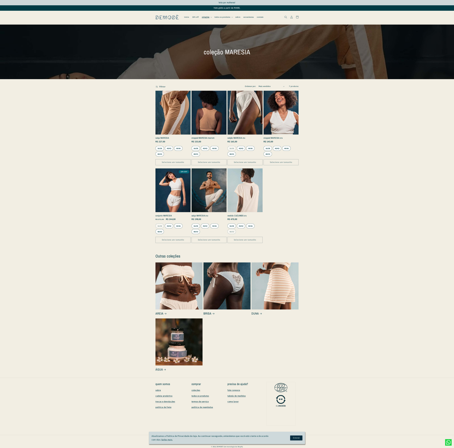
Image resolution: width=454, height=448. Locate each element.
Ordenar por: (250, 86)
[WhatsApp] (448, 442)
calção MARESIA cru (236, 138)
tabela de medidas (236, 396)
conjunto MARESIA (163, 215)
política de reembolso (202, 407)
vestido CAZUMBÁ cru (237, 215)
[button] (206, 17)
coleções (196, 390)
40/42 (169, 148)
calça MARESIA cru (200, 215)
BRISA (207, 313)
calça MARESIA (162, 138)
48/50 (159, 154)
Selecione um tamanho (173, 162)
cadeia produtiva (163, 396)
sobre (158, 390)
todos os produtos (200, 396)
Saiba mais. (167, 440)
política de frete (163, 407)
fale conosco (233, 390)
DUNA (255, 313)
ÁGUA (159, 369)
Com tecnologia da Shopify (233, 447)
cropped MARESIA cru (273, 138)
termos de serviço (200, 401)
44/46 (178, 148)
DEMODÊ (220, 447)
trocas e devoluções (165, 401)
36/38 (159, 148)
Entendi (296, 438)
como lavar (233, 401)
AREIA (159, 313)
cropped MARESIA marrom (203, 138)
